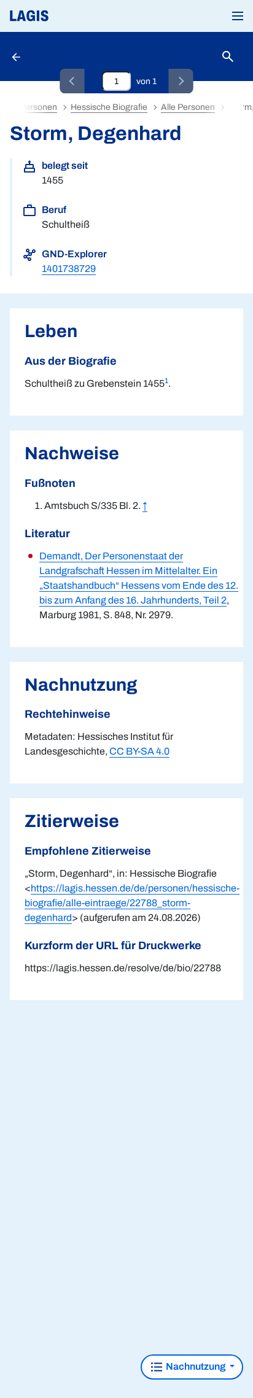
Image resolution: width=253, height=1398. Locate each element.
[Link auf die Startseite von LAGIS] (70, 16)
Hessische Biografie (109, 107)
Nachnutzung (195, 1366)
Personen (38, 107)
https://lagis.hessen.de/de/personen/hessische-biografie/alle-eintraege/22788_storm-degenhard (132, 903)
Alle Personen (188, 107)
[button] (237, 16)
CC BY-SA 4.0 (139, 751)
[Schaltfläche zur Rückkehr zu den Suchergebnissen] (17, 56)
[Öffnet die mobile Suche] (227, 57)
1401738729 (69, 268)
